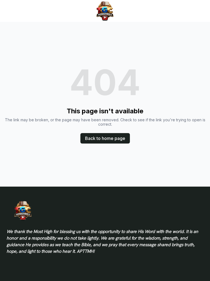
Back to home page (105, 138)
